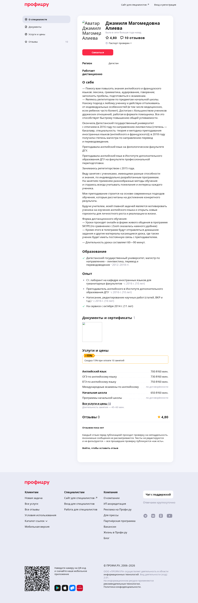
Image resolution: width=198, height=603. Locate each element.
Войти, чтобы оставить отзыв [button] (100, 448)
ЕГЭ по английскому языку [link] (99, 381)
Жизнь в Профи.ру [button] (115, 532)
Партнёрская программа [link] (120, 521)
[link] (97, 52)
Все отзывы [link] (32, 509)
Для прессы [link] (111, 515)
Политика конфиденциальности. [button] (122, 586)
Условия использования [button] (40, 515)
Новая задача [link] (34, 498)
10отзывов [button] (135, 37)
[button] (46, 19)
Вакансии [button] (110, 526)
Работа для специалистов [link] (80, 509)
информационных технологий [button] (121, 574)
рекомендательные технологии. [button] (122, 583)
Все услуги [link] (31, 503)
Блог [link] (106, 538)
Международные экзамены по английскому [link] (110, 387)
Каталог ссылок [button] (35, 521)
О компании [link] (112, 498)
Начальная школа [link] (94, 392)
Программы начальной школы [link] (102, 398)
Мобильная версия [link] (37, 526)
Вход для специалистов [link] (79, 503)
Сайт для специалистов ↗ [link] (81, 498)
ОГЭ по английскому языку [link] (99, 376)
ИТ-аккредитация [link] (115, 503)
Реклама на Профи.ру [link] (117, 509)
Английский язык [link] (94, 371)
